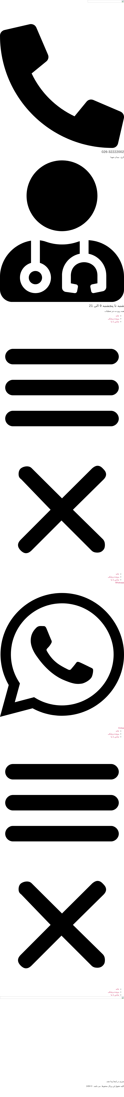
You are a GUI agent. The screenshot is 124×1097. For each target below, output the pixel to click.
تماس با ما (115, 322)
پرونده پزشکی (113, 319)
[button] (62, 448)
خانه (117, 316)
